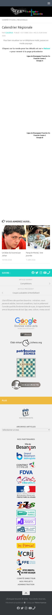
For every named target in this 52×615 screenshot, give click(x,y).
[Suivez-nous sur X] (36, 272)
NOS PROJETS (26, 581)
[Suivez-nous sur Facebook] (33, 272)
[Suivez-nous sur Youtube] (44, 272)
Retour (47, 48)
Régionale (22, 20)
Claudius (9, 33)
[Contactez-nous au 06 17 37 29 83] (48, 272)
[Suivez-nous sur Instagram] (40, 272)
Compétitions (9, 20)
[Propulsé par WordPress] (24, 602)
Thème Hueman (40, 602)
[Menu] (49, 3)
